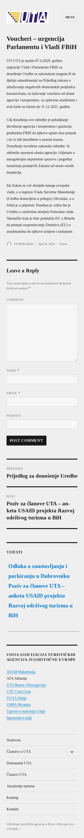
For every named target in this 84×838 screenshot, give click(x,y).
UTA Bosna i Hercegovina (26, 685)
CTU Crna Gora (19, 691)
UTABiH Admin (24, 244)
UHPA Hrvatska (19, 705)
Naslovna (14, 740)
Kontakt (12, 809)
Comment (15, 299)
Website (14, 415)
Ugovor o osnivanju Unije (26, 711)
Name (13, 371)
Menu (70, 17)
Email (13, 393)
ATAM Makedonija (21, 672)
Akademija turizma (21, 786)
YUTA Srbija (16, 698)
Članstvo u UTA (19, 752)
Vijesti (63, 244)
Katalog (12, 798)
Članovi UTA (17, 775)
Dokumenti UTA (19, 763)
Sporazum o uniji (19, 718)
